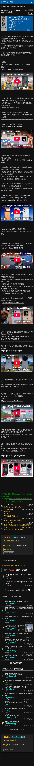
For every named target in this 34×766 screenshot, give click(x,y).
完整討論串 (8, 565)
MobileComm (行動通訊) (18, 6)
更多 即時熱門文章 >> (17, 729)
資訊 (14, 537)
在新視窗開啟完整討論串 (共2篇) (17, 590)
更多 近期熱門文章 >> (17, 663)
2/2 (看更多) (12, 27)
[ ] (10, 603)
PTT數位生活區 (5, 6)
